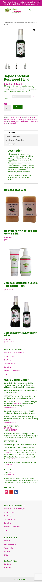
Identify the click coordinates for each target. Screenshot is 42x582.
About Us (7, 541)
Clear (34, 97)
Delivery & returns (10, 544)
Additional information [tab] (15, 140)
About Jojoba (8, 548)
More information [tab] (13, 136)
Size (6, 98)
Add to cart (17, 107)
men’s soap (12, 121)
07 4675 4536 (8, 428)
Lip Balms (7, 367)
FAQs (6, 555)
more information (10, 408)
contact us (17, 404)
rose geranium (21, 121)
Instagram (7, 568)
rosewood (12, 123)
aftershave (28, 117)
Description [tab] (10, 132)
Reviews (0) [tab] (10, 144)
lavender (27, 119)
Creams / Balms (9, 356)
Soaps (6, 374)
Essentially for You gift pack (15, 119)
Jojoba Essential (14, 22)
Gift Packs (7, 360)
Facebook (7, 564)
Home (6, 22)
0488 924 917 (13, 430)
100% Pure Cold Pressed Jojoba (14, 353)
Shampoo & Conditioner (12, 371)
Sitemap (7, 551)
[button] (34, 30)
